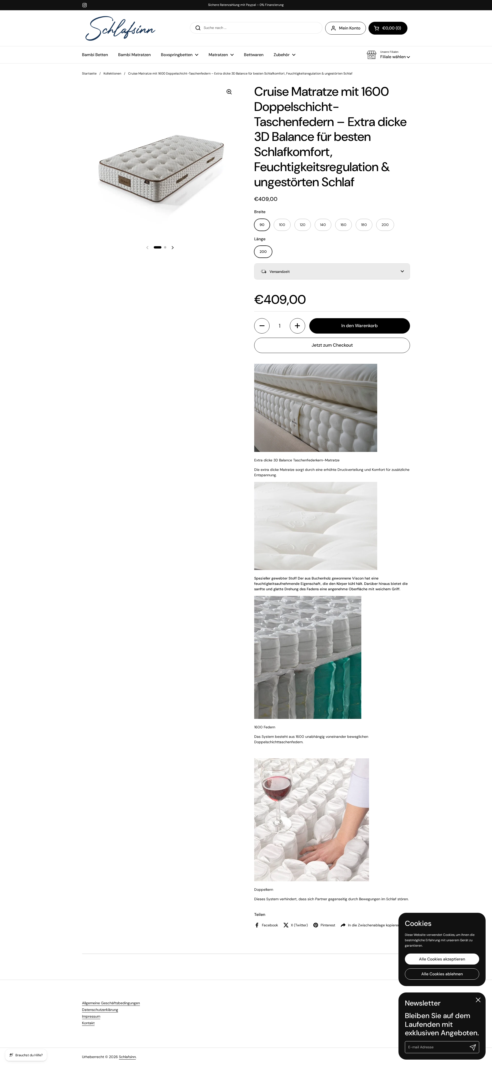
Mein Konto (350, 28)
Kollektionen (112, 73)
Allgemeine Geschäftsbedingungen (111, 1003)
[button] (388, 55)
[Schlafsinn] (120, 28)
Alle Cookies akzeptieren (442, 958)
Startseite (89, 73)
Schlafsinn (127, 1056)
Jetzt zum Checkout (332, 345)
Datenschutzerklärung (100, 1009)
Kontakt (88, 1023)
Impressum (91, 1016)
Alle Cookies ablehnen (442, 974)
